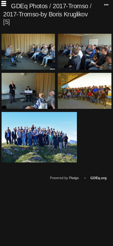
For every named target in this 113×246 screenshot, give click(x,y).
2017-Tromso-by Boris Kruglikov (45, 14)
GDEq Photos (29, 6)
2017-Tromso (70, 6)
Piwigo (74, 178)
